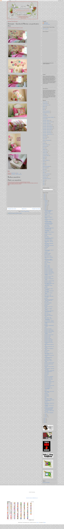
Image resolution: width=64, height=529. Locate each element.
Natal (43, 161)
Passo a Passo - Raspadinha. (49, 376)
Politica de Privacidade (46, 482)
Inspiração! (46, 252)
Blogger (44, 522)
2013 (45, 199)
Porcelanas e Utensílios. (48, 234)
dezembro (46, 200)
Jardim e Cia (45, 152)
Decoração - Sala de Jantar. (47, 132)
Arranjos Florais (45, 103)
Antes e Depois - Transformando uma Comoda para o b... (49, 371)
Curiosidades (45, 115)
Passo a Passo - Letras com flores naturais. (49, 353)
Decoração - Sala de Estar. (48, 270)
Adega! (46, 397)
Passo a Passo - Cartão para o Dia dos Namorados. (49, 311)
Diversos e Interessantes (46, 140)
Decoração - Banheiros (46, 120)
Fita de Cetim (45, 146)
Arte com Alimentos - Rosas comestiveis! (49, 289)
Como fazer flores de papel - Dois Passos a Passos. (49, 224)
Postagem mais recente (12, 208)
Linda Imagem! (47, 394)
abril (45, 414)
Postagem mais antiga (36, 208)
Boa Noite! (46, 287)
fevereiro (46, 416)
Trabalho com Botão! (48, 253)
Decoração (44, 118)
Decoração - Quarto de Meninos (47, 126)
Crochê (44, 114)
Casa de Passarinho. (48, 386)
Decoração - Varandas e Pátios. (47, 134)
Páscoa (44, 169)
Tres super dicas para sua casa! (49, 385)
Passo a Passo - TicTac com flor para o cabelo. (49, 392)
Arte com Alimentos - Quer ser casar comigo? (49, 250)
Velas (43, 181)
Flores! (46, 327)
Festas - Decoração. (48, 314)
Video (44, 183)
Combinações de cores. (46, 112)
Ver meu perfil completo (46, 24)
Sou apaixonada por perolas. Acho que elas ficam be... (49, 409)
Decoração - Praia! (47, 337)
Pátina (44, 172)
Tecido (44, 180)
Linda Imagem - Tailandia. (48, 398)
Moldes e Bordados (46, 160)
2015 (45, 196)
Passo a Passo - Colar (48, 317)
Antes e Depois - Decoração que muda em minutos (49, 400)
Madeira (44, 157)
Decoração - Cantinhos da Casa (47, 121)
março (46, 415)
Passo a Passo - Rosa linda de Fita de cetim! (49, 246)
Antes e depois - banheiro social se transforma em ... (49, 284)
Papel (44, 164)
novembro (46, 201)
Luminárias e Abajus (46, 155)
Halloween (44, 149)
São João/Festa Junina (46, 178)
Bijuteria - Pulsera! (47, 266)
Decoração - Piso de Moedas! (49, 407)
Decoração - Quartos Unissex (47, 129)
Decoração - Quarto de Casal (49, 276)
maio (45, 209)
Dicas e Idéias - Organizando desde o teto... (49, 244)
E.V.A (43, 141)
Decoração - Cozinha (46, 123)
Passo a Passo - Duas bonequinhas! (48, 230)
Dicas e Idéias (45, 137)
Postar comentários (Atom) (25, 211)
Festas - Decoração (46, 144)
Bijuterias (44, 106)
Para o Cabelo (45, 167)
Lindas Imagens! (47, 304)
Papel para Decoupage (46, 166)
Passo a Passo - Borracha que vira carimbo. (49, 291)
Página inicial (24, 208)
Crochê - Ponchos (47, 265)
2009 (45, 422)
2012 (45, 418)
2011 (44, 419)
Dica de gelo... (47, 365)
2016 (45, 195)
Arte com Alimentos (47, 267)
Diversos (44, 138)
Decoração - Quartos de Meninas (17, 174)
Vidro (43, 184)
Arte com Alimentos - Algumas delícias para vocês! (49, 238)
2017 (45, 194)
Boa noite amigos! (47, 226)
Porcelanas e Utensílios (48, 302)
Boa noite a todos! (47, 254)
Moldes (44, 158)
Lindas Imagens (47, 225)
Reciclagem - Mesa (47, 212)
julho (45, 206)
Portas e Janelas (45, 175)
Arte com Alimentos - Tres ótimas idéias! (48, 388)
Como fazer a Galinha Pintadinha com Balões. (48, 221)
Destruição (46, 393)
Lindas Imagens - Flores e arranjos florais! (48, 319)
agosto (46, 205)
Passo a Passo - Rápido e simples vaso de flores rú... (49, 259)
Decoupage (44, 135)
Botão (44, 109)
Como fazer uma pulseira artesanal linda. (48, 357)
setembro (46, 204)
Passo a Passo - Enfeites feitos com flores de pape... (49, 228)
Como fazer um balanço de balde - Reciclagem (49, 211)
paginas (44, 163)
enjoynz (37, 522)
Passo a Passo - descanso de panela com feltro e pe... (49, 300)
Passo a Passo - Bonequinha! (49, 412)
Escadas (44, 143)
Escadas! (46, 235)
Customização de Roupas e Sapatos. (48, 117)
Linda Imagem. (47, 372)
